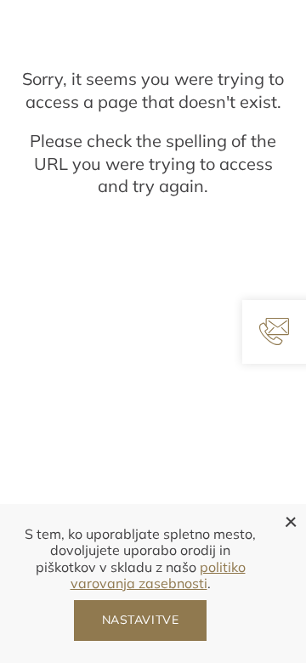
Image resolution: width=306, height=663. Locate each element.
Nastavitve (140, 619)
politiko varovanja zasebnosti (158, 575)
